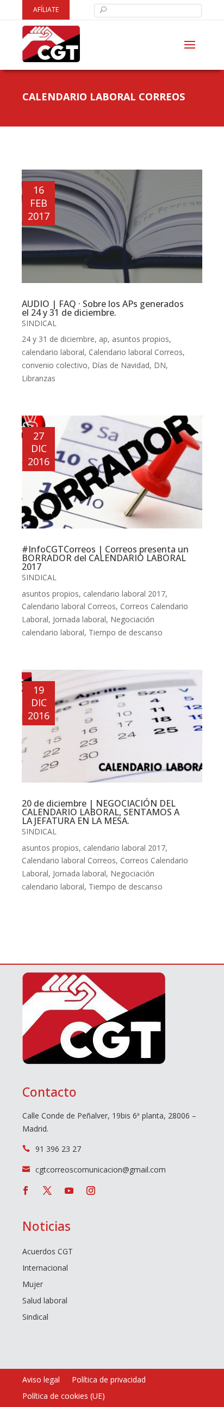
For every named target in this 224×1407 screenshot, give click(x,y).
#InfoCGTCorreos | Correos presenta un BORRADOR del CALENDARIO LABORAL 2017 (105, 558)
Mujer (32, 1284)
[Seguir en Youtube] (69, 1190)
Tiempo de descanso (126, 632)
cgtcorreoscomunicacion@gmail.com (100, 1169)
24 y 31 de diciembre (58, 339)
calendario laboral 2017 (124, 593)
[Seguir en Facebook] (25, 1190)
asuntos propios (140, 339)
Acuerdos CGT (47, 1252)
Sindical (39, 323)
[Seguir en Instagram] (90, 1190)
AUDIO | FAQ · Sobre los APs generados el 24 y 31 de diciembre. (103, 308)
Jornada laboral (79, 619)
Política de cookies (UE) (63, 1396)
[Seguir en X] (47, 1190)
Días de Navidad (121, 365)
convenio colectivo (55, 365)
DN (160, 365)
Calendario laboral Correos (136, 352)
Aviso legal (41, 1380)
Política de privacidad (109, 1380)
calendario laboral (53, 352)
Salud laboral (44, 1301)
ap (103, 339)
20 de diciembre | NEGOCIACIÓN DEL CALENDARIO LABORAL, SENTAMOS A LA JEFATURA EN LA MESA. (100, 812)
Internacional (45, 1268)
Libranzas (38, 378)
